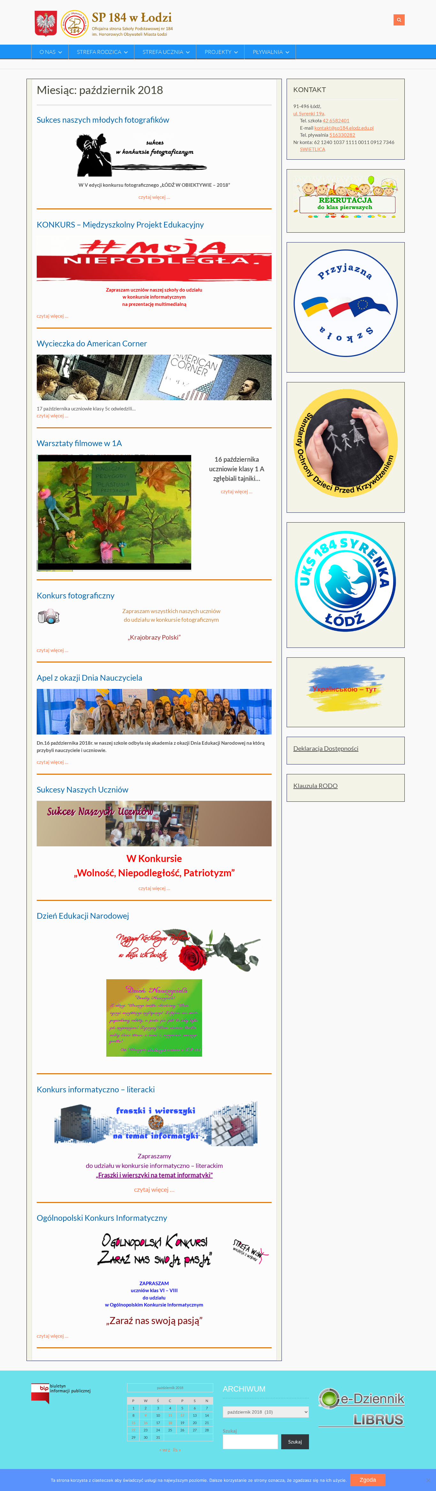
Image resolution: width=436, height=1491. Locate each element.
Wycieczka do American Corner (92, 343)
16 (145, 1423)
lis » (177, 1449)
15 (133, 1423)
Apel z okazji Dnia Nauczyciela (89, 677)
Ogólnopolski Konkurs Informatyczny (102, 1217)
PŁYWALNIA (268, 51)
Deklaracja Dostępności (325, 748)
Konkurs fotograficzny (76, 595)
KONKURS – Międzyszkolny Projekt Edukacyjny (120, 224)
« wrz (164, 1449)
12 (182, 1415)
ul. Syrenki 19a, (309, 113)
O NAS (48, 51)
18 (170, 1423)
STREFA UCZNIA (163, 51)
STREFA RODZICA (99, 51)
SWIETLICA (312, 149)
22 (133, 1430)
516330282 (342, 135)
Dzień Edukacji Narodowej (83, 915)
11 (170, 1415)
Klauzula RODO (315, 785)
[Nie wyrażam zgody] (428, 1480)
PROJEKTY (218, 51)
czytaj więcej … (154, 197)
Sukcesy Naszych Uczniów (82, 789)
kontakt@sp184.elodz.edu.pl (344, 128)
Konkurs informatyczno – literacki (96, 1089)
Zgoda (368, 1480)
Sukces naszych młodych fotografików (103, 119)
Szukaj (230, 1431)
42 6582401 (336, 120)
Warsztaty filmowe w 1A (79, 443)
